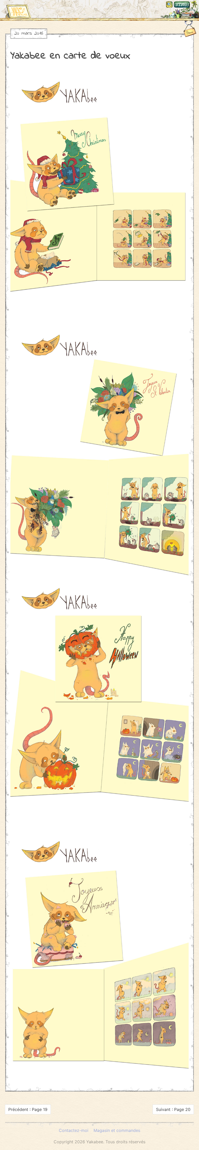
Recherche (169, 4)
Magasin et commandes (182, 4)
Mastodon (194, 4)
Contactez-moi (73, 1130)
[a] (18, 9)
